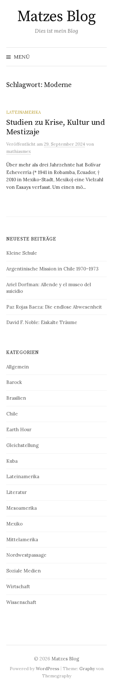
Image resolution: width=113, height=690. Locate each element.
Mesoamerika (21, 508)
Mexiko (14, 524)
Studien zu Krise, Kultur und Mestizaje (55, 127)
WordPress (47, 668)
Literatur (16, 492)
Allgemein (17, 367)
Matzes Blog (56, 16)
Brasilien (16, 398)
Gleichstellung (22, 445)
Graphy (87, 668)
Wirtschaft (18, 586)
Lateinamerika (23, 112)
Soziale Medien (23, 571)
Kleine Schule (21, 253)
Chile (12, 414)
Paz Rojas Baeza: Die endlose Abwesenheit (54, 307)
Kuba (12, 461)
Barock (14, 382)
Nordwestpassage (26, 555)
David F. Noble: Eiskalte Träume (41, 322)
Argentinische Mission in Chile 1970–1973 (52, 269)
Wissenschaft (21, 602)
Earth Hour (18, 429)
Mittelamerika (22, 539)
